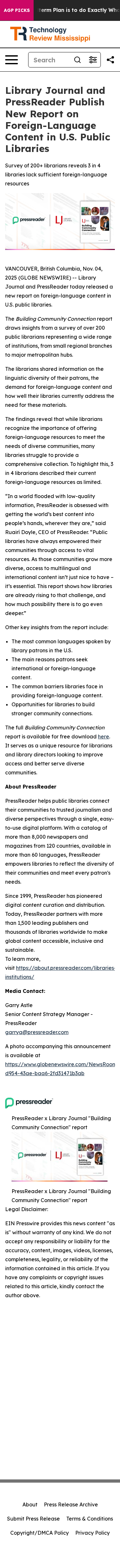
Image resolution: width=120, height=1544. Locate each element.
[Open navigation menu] (11, 59)
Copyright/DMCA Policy (39, 1533)
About (29, 1504)
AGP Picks (17, 10)
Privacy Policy (92, 1533)
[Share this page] (110, 59)
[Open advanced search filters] (92, 59)
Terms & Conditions (89, 1518)
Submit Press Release (33, 1518)
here (103, 736)
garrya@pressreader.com (36, 1032)
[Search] (77, 59)
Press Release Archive (71, 1504)
